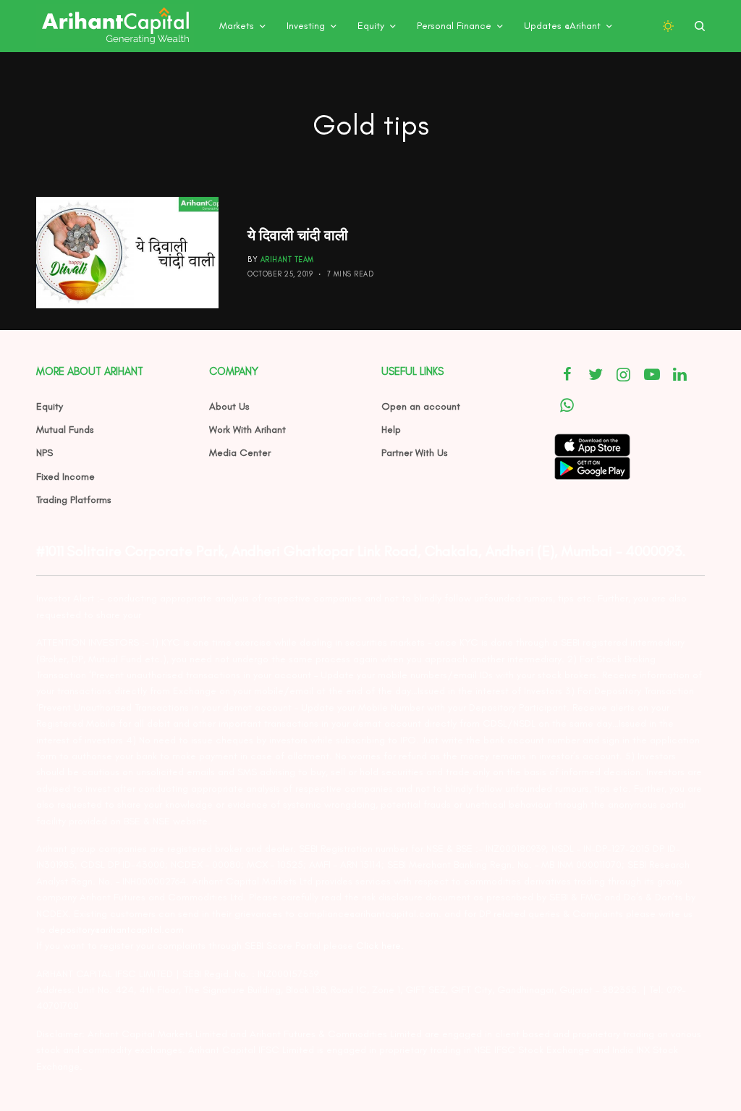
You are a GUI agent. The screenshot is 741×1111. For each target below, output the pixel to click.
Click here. (380, 945)
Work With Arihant (247, 429)
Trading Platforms (73, 500)
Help (391, 429)
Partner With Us (414, 453)
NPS (44, 453)
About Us (229, 406)
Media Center (240, 453)
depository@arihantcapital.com (116, 930)
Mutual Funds (65, 429)
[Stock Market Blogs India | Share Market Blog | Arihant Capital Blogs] (115, 26)
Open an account (420, 406)
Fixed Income (65, 476)
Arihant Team (287, 259)
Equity (49, 406)
